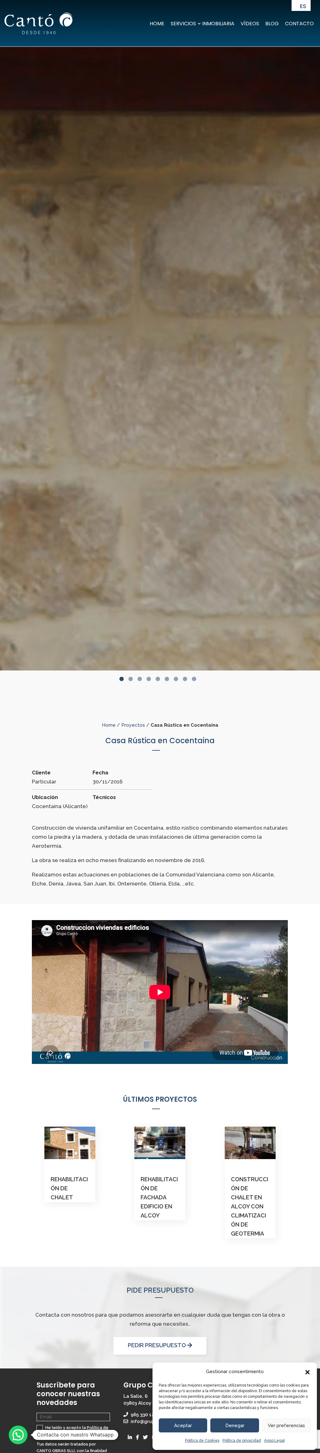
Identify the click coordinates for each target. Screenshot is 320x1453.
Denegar (234, 1425)
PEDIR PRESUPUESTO (157, 1345)
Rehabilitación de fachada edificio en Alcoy (159, 1197)
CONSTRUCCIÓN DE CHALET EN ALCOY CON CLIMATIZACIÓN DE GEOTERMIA (249, 1206)
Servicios (183, 23)
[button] (307, 1372)
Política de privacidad (241, 1440)
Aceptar (183, 1425)
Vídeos (250, 23)
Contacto (299, 23)
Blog (272, 23)
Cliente (41, 772)
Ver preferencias (286, 1425)
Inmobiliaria (218, 23)
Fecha (100, 772)
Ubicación (45, 797)
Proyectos (133, 725)
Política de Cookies (202, 1440)
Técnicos (104, 797)
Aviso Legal (274, 1440)
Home (157, 23)
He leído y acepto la (72, 1431)
